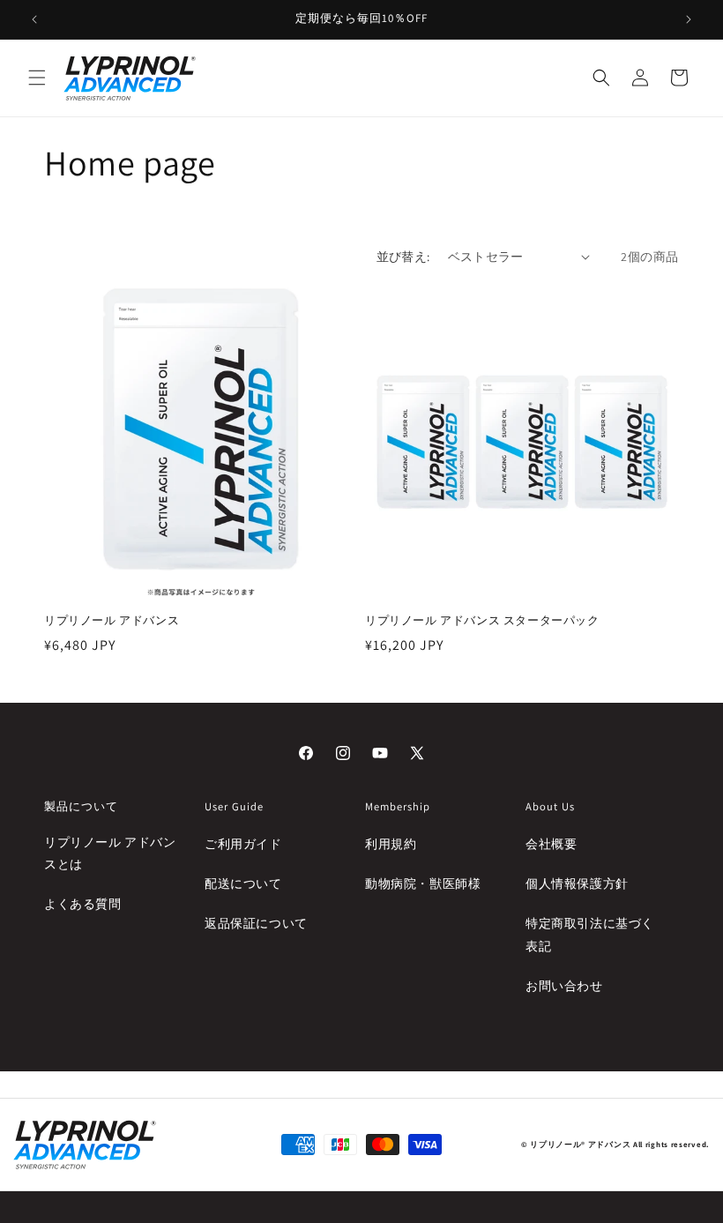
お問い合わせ (564, 986)
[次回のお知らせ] (688, 19)
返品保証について (256, 923)
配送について (243, 883)
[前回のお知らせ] (34, 19)
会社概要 (551, 844)
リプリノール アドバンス (111, 621)
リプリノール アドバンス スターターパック (482, 621)
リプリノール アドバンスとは (110, 853)
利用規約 (390, 844)
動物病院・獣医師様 (423, 883)
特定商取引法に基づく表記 (589, 934)
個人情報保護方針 (577, 883)
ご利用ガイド (243, 844)
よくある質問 (83, 904)
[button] (37, 77)
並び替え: (403, 257)
